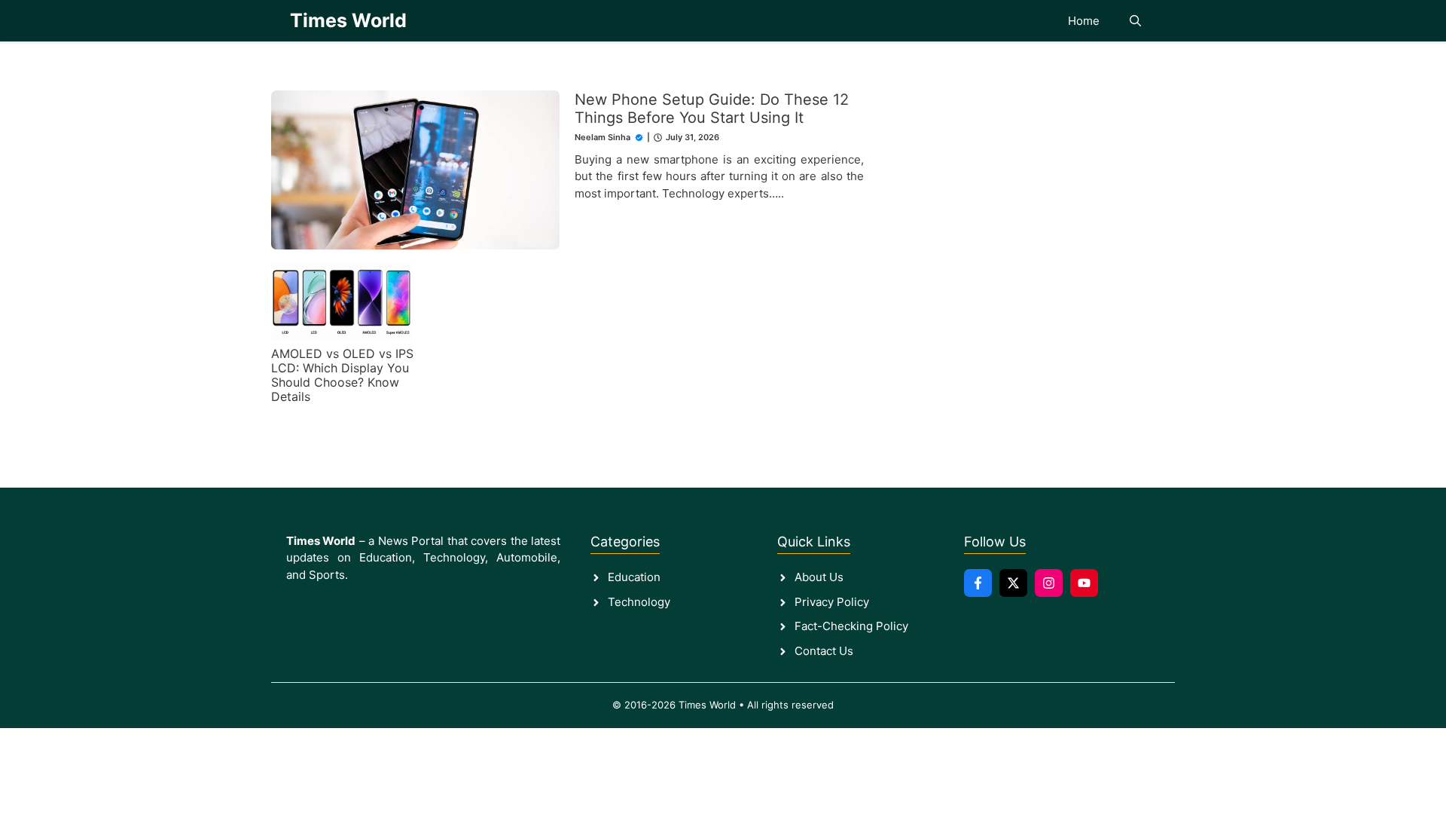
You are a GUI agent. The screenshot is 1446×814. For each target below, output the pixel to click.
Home (1084, 21)
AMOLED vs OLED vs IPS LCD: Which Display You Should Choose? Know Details (342, 375)
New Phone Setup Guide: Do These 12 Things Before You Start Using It (712, 108)
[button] (1135, 20)
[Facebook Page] (978, 583)
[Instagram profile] (1049, 583)
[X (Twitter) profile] (1013, 583)
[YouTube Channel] (1084, 583)
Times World (348, 20)
